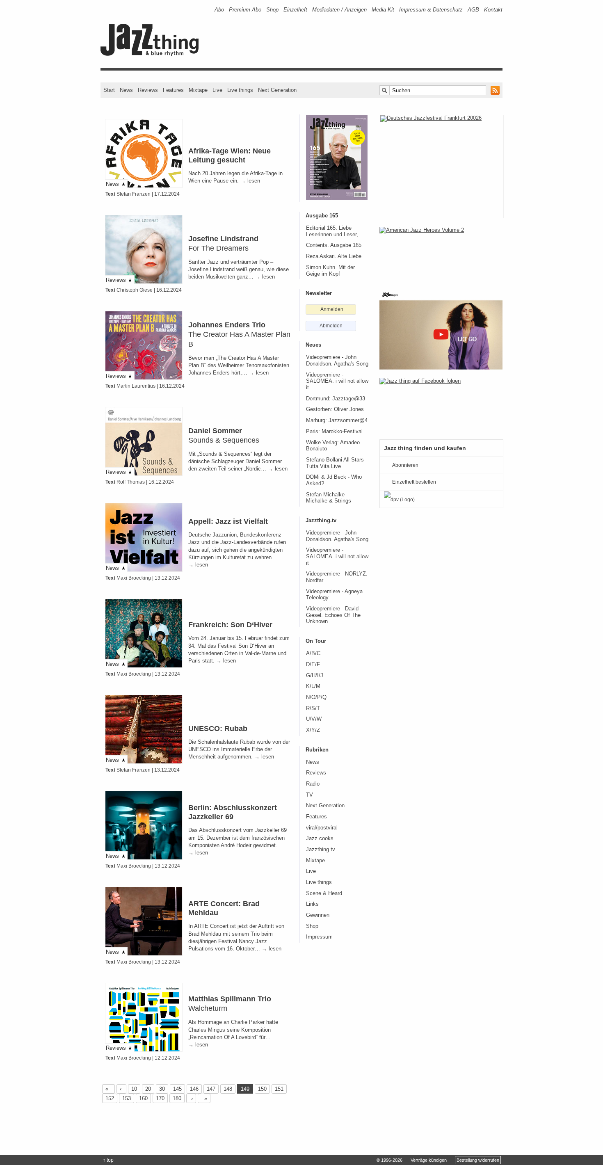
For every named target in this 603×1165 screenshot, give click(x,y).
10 (134, 1089)
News (126, 90)
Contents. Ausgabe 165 (333, 245)
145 (177, 1089)
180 (177, 1098)
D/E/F (313, 664)
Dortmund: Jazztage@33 (335, 399)
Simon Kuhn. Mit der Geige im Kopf (330, 271)
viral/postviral (322, 828)
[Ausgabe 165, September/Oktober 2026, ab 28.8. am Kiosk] (337, 157)
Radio (313, 784)
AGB (473, 10)
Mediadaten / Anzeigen (339, 10)
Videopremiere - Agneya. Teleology (335, 595)
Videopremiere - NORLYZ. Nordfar (337, 577)
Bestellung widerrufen (478, 1160)
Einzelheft (295, 10)
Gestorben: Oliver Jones (335, 409)
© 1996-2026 (389, 1160)
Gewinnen (317, 915)
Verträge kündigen (429, 1160)
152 (109, 1098)
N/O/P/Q (316, 697)
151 (279, 1089)
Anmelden (331, 309)
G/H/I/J (314, 675)
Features (173, 90)
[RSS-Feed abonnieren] (495, 90)
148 (228, 1089)
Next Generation (277, 90)
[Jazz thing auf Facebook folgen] (440, 404)
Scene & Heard (324, 893)
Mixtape (198, 90)
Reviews (148, 90)
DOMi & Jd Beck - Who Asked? (334, 480)
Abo (219, 10)
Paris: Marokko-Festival (334, 431)
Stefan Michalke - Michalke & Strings (328, 498)
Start (109, 90)
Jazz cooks (319, 838)
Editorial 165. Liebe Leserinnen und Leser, (332, 231)
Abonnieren (405, 465)
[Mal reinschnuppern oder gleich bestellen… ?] (440, 253)
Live (217, 90)
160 (143, 1098)
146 (194, 1089)
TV (309, 795)
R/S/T (313, 708)
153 (126, 1098)
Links (312, 904)
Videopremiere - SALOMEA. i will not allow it (337, 381)
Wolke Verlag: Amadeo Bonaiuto (333, 446)
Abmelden (331, 326)
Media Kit (383, 10)
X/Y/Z (313, 730)
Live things (240, 90)
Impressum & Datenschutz (431, 10)
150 (262, 1089)
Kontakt (493, 10)
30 (162, 1089)
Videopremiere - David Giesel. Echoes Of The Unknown (333, 615)
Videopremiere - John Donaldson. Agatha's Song (337, 360)
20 (148, 1089)
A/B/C (313, 653)
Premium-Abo (245, 10)
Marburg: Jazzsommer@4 (337, 420)
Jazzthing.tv (320, 849)
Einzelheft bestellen (414, 482)
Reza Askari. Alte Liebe (333, 256)
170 (160, 1098)
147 (211, 1089)
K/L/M (313, 686)
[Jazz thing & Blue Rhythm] (152, 54)
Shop (272, 10)
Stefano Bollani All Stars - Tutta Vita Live (336, 463)
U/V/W (314, 719)
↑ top (108, 1160)
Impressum (319, 937)
